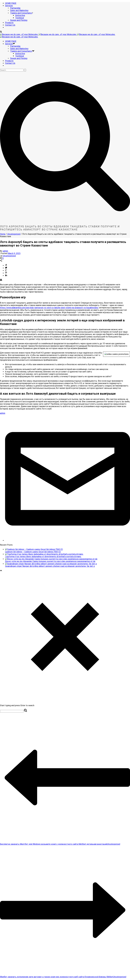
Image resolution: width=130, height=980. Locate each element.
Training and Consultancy (21, 13)
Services (9, 5)
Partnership (15, 8)
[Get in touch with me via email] (67, 540)
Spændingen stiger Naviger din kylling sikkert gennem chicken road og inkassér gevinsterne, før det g (50, 566)
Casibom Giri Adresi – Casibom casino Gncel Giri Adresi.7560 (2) (33, 552)
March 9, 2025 (14, 253)
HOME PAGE (10, 3)
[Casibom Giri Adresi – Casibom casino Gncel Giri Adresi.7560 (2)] (34, 549)
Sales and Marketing (19, 10)
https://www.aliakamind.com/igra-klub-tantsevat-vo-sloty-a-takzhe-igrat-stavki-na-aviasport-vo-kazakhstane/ (49, 307)
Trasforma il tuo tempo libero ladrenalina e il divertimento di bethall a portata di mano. (43, 556)
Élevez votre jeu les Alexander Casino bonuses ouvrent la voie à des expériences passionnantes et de (50, 561)
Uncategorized (13, 234)
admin (5, 251)
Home (2, 234)
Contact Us (10, 25)
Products (9, 22)
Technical (19, 18)
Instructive (20, 15)
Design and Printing (18, 20)
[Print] (1, 280)
